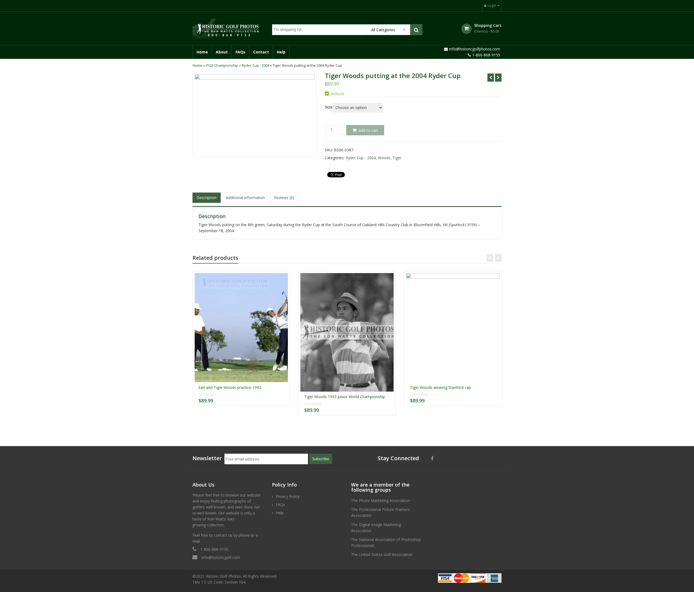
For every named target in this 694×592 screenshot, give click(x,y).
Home (202, 52)
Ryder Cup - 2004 (255, 65)
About (222, 52)
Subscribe (320, 458)
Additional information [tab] (245, 197)
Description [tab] (207, 197)
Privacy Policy (288, 496)
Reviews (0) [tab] (284, 197)
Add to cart (368, 130)
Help (281, 52)
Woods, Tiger (389, 157)
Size (328, 107)
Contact (261, 52)
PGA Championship (222, 65)
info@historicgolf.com (220, 557)
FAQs (240, 52)
